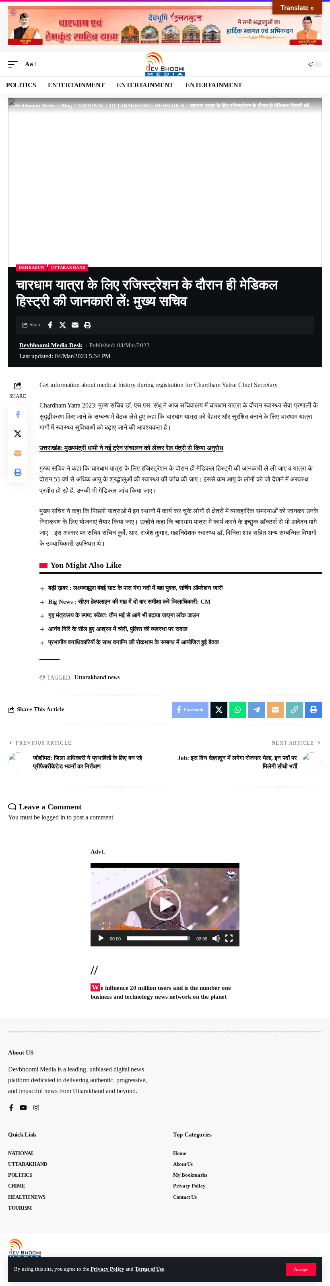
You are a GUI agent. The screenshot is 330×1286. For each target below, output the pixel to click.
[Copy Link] (294, 710)
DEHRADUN (31, 267)
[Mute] (216, 938)
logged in (53, 817)
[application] (165, 904)
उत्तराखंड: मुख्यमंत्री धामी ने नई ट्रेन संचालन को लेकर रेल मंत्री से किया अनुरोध (131, 447)
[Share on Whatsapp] (237, 710)
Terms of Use (149, 1269)
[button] (301, 1269)
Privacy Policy (107, 1269)
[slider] (158, 938)
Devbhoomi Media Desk (50, 345)
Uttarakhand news (97, 677)
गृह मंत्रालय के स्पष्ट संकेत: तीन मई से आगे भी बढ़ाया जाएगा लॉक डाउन (124, 615)
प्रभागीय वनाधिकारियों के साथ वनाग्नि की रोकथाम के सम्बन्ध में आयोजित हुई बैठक (133, 642)
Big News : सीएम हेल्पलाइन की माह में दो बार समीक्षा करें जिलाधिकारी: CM (129, 601)
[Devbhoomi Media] (165, 64)
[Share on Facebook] (50, 325)
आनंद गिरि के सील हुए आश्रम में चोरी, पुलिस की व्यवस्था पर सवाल (118, 629)
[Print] (87, 325)
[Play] (101, 938)
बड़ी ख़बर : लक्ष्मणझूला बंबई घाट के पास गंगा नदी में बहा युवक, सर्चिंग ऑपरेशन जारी (136, 588)
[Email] (74, 325)
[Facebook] (11, 1108)
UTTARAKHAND (68, 267)
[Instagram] (36, 1108)
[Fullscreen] (229, 938)
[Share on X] (62, 325)
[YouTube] (23, 1108)
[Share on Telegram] (256, 710)
